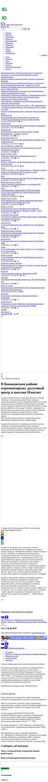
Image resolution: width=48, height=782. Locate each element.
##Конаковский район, (24, 622)
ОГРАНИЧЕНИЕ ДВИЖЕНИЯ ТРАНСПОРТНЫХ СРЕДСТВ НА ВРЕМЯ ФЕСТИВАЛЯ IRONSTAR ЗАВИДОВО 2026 (20, 192)
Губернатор (5, 314)
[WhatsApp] (2, 543)
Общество (9, 45)
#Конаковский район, (23, 620)
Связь (3, 247)
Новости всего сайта (9, 154)
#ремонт (44, 622)
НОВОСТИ (7, 115)
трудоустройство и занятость (12, 146)
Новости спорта (7, 207)
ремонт (41, 620)
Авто (7, 61)
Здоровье (4, 277)
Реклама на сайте (11, 656)
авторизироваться (38, 633)
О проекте (9, 652)
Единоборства (6, 302)
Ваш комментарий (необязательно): (18, 758)
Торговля (8, 63)
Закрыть (4, 780)
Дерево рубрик (11, 658)
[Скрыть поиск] (28, 29)
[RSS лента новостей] (5, 648)
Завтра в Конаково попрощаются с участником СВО (21, 184)
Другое (8, 69)
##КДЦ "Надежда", (8, 622)
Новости (8, 35)
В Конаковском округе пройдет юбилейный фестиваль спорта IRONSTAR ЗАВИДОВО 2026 (22, 202)
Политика (9, 43)
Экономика (9, 47)
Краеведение (6, 124)
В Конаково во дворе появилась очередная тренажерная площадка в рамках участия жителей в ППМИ (22, 305)
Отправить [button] (5, 768)
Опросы (8, 65)
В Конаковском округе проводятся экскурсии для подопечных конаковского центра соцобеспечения (20, 118)
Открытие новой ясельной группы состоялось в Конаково (23, 126)
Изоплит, (34, 620)
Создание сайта (39, 741)
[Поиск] (8, 27)
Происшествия (11, 41)
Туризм (8, 51)
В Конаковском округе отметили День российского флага (23, 178)
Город (7, 57)
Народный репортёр (13, 67)
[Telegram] (2, 540)
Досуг (3, 168)
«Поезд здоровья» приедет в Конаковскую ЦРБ (19, 273)
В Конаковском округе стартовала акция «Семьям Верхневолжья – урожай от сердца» (20, 133)
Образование (10, 53)
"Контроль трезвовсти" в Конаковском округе (18, 156)
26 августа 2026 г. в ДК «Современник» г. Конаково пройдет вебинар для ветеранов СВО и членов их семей (24, 171)
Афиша (44, 55)
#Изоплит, (37, 622)
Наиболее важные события (11, 182)
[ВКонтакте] (2, 535)
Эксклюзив (9, 37)
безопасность (6, 160)
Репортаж (9, 39)
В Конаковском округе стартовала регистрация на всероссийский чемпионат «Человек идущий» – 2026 (21, 210)
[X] (2, 538)
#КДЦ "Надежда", (8, 620)
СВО (3, 176)
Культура (8, 59)
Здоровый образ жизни (9, 215)
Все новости (5, 312)
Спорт (7, 49)
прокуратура (5, 223)
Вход (5, 27)
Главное (8, 33)
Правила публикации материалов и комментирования (26, 654)
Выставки (4, 294)
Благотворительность (9, 138)
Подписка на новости (16, 648)
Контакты (9, 660)
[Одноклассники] (2, 532)
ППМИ (3, 310)
